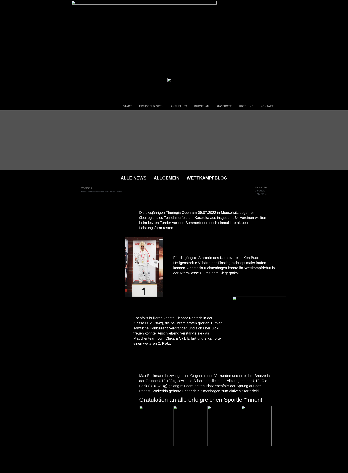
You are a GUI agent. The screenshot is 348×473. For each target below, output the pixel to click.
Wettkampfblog (207, 178)
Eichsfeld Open (151, 106)
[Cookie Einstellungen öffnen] (8, 468)
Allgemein (166, 178)
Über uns (246, 106)
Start (127, 106)
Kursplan (201, 106)
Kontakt (267, 106)
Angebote (224, 106)
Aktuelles (179, 106)
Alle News (133, 178)
